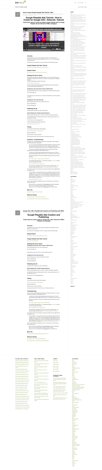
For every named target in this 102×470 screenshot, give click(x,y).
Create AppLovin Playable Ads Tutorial (21, 374)
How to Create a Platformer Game (76, 65)
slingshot (71, 269)
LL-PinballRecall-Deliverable (75, 143)
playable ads (26, 15)
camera (71, 194)
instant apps (72, 226)
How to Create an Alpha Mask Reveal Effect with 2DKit (40, 387)
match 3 (71, 241)
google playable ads (73, 216)
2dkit (28, 212)
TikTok (71, 274)
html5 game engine (38, 212)
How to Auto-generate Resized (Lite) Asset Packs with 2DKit (41, 364)
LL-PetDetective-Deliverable (75, 141)
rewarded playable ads (49, 59)
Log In (71, 145)
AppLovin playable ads (74, 185)
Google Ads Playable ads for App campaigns (34, 191)
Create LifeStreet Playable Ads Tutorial (22, 390)
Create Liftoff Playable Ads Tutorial (21, 394)
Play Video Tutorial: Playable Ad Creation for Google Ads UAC (37, 67)
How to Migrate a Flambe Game (75, 117)
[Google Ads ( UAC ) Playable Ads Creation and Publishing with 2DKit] (17, 212)
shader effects (72, 267)
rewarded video (73, 265)
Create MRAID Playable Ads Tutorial (21, 383)
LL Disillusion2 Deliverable (74, 134)
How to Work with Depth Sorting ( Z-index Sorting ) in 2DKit (41, 397)
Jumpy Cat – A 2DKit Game (75, 131)
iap (70, 221)
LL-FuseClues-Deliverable (74, 139)
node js (71, 250)
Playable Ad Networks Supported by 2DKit (77, 148)
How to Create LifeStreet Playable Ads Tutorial (78, 93)
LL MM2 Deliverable (73, 138)
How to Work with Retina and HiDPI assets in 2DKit (41, 400)
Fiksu (71, 209)
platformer (72, 259)
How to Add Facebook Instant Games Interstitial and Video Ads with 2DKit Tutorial (59, 379)
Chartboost (72, 195)
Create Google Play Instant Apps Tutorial (22, 405)
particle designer (73, 254)
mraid (71, 245)
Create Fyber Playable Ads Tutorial (21, 403)
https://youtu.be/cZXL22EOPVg (32, 240)
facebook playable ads (74, 207)
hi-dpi (71, 218)
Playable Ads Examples (74, 160)
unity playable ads (73, 278)
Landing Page (72, 133)
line (71, 239)
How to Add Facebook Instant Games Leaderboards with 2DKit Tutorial (59, 390)
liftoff (71, 235)
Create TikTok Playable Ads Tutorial (21, 372)
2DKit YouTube (55, 362)
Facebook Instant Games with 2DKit (76, 27)
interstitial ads (72, 230)
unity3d (71, 279)
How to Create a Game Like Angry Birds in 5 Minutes (41, 373)
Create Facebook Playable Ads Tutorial (22, 364)
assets (71, 188)
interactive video (48, 212)
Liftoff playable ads (73, 236)
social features (72, 272)
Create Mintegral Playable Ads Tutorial (21, 376)
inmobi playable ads (73, 225)
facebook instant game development (76, 202)
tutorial (71, 275)
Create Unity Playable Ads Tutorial (21, 369)
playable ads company (74, 261)
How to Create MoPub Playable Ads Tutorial (77, 98)
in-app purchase (73, 222)
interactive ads (44, 212)
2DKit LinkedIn (55, 366)
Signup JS (72, 171)
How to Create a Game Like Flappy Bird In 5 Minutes (41, 380)
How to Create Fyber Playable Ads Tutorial (77, 83)
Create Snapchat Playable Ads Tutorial (22, 381)
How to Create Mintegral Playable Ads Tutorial (78, 97)
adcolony (71, 179)
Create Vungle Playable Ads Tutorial (21, 378)
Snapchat (72, 270)
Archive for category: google (21, 7)
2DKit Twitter (55, 360)
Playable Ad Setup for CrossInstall (76, 150)
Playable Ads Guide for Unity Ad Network (77, 167)
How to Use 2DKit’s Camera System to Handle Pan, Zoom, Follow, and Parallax (41, 394)
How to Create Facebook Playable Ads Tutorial (78, 81)
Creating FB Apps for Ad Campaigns (76, 18)
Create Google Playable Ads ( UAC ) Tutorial (21, 366)
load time (72, 240)
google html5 (34, 212)
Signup (71, 169)
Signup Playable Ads (74, 172)
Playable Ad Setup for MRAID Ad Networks (77, 153)
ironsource (72, 231)
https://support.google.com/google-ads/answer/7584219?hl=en (37, 333)
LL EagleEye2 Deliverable (74, 135)
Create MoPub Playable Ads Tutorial (21, 401)
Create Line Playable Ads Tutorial (21, 389)
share (71, 268)
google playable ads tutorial (75, 217)
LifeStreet (72, 234)
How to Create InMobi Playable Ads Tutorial (77, 89)
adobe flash (72, 181)
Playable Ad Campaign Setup (75, 147)
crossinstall (72, 199)
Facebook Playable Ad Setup (75, 28)
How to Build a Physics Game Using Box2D (77, 56)
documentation (53, 160)
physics (71, 258)
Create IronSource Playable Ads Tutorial (22, 370)
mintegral (72, 244)
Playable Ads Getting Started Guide (76, 162)
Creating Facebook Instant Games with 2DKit (78, 17)
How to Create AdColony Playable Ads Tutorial (78, 69)
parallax (71, 253)
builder (71, 193)
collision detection (73, 197)
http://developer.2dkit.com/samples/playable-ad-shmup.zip (37, 72)
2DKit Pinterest (55, 369)
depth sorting (72, 201)
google (31, 212)
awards (71, 190)
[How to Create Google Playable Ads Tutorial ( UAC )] (17, 14)
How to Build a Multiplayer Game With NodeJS (78, 55)
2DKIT (35, 15)
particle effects (72, 255)
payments (72, 256)
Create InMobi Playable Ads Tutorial (21, 385)
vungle (71, 282)
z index (71, 283)
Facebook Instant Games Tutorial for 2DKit (77, 26)
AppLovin (72, 184)
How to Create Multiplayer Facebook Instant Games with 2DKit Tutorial (59, 387)
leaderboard (72, 232)
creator (71, 198)
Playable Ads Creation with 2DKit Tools (77, 159)
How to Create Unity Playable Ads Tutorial (77, 108)
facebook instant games (74, 203)
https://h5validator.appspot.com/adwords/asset (35, 130)
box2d (71, 192)
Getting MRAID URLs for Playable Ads (77, 35)
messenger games (73, 242)
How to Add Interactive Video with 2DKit (77, 49)
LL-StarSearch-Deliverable (74, 144)
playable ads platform (74, 263)
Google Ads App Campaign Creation (33, 83)
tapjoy (71, 273)
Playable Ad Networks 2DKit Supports (21, 362)
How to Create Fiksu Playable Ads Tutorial (77, 82)
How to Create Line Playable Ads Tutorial (77, 96)
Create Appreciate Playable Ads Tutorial (22, 396)
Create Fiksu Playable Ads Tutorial (21, 387)
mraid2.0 (71, 247)
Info (71, 127)
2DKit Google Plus (56, 371)
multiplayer (72, 249)
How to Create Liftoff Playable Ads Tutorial (77, 95)
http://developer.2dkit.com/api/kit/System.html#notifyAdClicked (38, 198)
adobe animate (72, 180)
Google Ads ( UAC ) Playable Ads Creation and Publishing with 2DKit (43, 211)
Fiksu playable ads (73, 211)
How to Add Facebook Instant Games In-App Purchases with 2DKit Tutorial (60, 398)
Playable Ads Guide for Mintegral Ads (76, 164)
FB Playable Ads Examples (75, 32)
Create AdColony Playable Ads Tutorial (22, 399)
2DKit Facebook (56, 364)
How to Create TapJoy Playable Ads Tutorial (77, 106)
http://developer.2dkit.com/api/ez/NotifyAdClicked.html (36, 196)
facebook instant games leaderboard (76, 204)
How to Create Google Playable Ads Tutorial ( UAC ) (38, 12)
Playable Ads (72, 154)
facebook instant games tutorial (75, 206)
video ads (31, 15)
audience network (73, 189)
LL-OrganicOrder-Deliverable (75, 140)
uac (29, 15)
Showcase (72, 168)
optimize (71, 251)
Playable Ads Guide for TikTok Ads (76, 166)
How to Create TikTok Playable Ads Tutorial (77, 107)
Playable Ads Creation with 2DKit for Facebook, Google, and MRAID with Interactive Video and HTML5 (78, 157)
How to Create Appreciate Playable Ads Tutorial (78, 74)
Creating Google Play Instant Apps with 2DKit (78, 20)
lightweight (72, 237)
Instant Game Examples (74, 129)
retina (71, 264)
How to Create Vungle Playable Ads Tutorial (77, 110)
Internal (71, 130)
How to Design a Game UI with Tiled (76, 111)
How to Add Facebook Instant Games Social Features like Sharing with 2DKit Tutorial (59, 384)
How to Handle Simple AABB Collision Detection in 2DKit (40, 391)
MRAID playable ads (73, 246)
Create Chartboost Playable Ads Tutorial (22, 380)
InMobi (71, 223)
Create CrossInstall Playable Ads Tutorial (22, 398)
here (41, 160)
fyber (71, 212)
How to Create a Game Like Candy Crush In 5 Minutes (41, 376)
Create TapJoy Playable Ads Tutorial (21, 392)
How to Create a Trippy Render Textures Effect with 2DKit (41, 384)
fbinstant (71, 208)
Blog (71, 13)
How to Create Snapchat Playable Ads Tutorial (78, 105)
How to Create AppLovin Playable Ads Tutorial (78, 73)
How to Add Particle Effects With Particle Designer (41, 361)
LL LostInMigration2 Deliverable (75, 136)
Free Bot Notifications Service (75, 34)
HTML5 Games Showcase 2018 (75, 126)
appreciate (72, 187)
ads (71, 183)
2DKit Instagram (56, 367)
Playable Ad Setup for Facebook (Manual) (77, 152)
